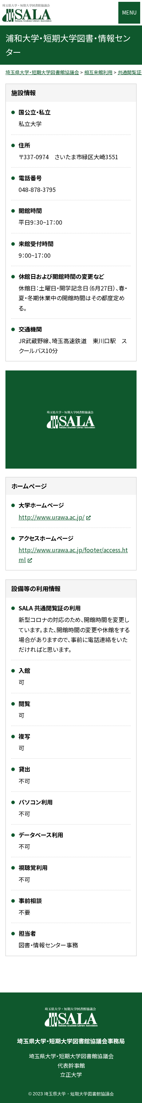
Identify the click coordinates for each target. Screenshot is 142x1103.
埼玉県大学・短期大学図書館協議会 (27, 13)
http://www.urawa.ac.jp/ (51, 517)
